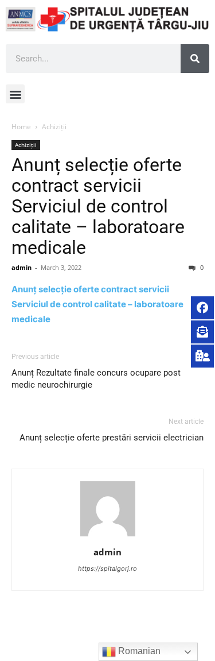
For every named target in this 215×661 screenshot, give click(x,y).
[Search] (195, 58)
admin (21, 267)
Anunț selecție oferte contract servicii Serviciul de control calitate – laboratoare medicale (98, 206)
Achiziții (54, 127)
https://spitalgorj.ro (107, 569)
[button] (15, 93)
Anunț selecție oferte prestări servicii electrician (111, 437)
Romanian (138, 651)
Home (21, 127)
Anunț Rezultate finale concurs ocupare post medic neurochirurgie (96, 379)
